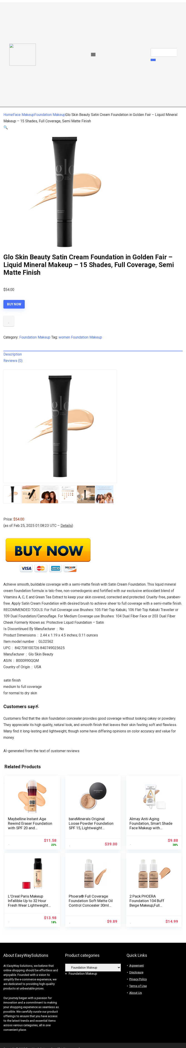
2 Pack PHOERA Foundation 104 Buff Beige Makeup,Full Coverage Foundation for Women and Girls (151, 905)
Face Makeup (23, 115)
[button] (93, 54)
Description (12, 354)
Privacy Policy (138, 979)
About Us (135, 992)
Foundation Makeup (49, 115)
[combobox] (81, 973)
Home (8, 115)
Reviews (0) (12, 360)
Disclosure (136, 972)
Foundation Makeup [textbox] (81, 973)
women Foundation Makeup (80, 337)
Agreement (136, 965)
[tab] (93, 354)
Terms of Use (138, 986)
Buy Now (14, 304)
